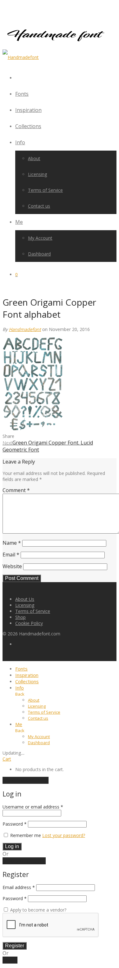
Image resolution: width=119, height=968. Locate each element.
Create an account (24, 860)
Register (14, 945)
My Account (40, 238)
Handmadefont (25, 329)
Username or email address (33, 807)
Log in (12, 846)
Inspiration (28, 110)
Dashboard (39, 254)
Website (12, 566)
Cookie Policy (29, 623)
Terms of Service (45, 190)
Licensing (37, 174)
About (34, 158)
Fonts (22, 93)
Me (19, 221)
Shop (20, 617)
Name (12, 542)
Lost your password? (63, 835)
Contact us (39, 206)
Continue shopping (26, 780)
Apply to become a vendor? (37, 910)
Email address (19, 887)
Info (20, 142)
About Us (24, 599)
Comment (16, 490)
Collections (28, 126)
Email (11, 554)
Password (15, 824)
